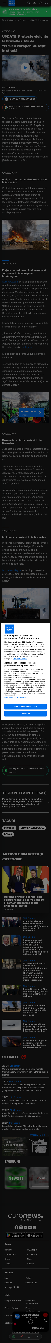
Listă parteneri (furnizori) (15, 698)
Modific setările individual (25, 706)
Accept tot (25, 713)
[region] (25, 671)
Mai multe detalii (20, 659)
